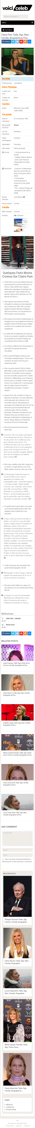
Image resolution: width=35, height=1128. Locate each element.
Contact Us (10, 1107)
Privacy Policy (11, 1109)
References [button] (7, 613)
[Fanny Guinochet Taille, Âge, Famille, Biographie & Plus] (17, 772)
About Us (9, 1105)
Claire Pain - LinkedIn (13, 618)
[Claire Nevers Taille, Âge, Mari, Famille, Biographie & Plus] (17, 682)
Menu (4, 23)
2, (2, 621)
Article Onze (10, 625)
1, (2, 618)
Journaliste (8, 30)
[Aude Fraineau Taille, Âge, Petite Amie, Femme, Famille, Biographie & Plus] (17, 652)
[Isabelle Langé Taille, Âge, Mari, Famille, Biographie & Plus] (17, 712)
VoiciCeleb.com (12, 1123)
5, (2, 627)
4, (2, 625)
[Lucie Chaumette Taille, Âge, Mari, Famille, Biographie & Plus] (17, 802)
